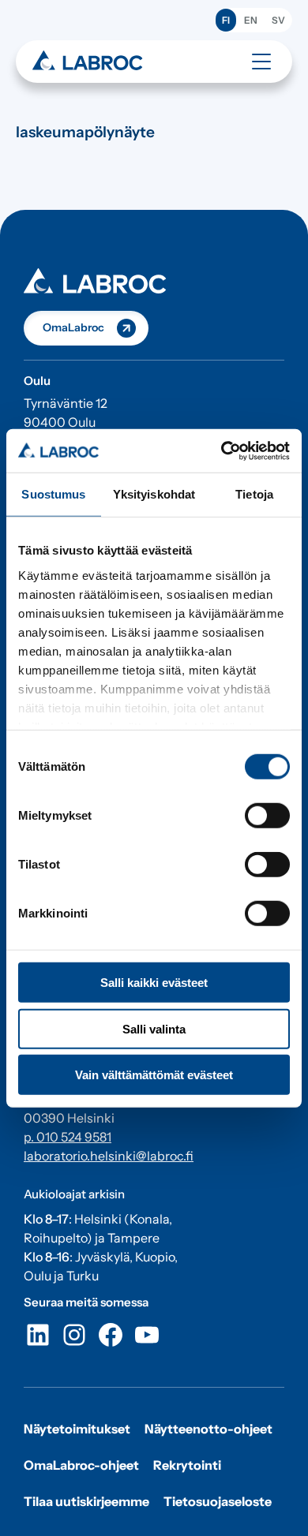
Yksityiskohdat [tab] (154, 494)
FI (226, 20)
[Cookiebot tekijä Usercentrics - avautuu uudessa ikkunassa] (221, 450)
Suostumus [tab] (53, 494)
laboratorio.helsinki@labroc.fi (108, 1156)
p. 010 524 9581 (67, 1137)
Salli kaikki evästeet (154, 982)
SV (278, 20)
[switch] (267, 815)
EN (250, 20)
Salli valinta (154, 1028)
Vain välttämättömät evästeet (154, 1075)
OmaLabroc (73, 327)
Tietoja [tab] (254, 494)
